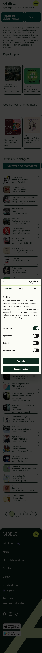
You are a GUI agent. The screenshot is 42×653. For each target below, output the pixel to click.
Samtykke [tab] (8, 289)
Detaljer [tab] (21, 289)
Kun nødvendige (21, 369)
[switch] (36, 336)
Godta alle (21, 361)
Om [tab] (34, 289)
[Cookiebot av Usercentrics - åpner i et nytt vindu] (29, 282)
